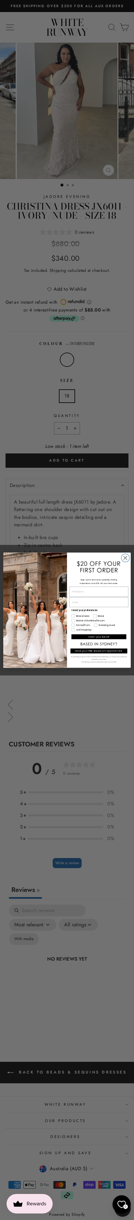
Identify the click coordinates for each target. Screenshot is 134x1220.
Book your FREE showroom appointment (98, 650)
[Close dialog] (125, 558)
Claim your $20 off (99, 636)
